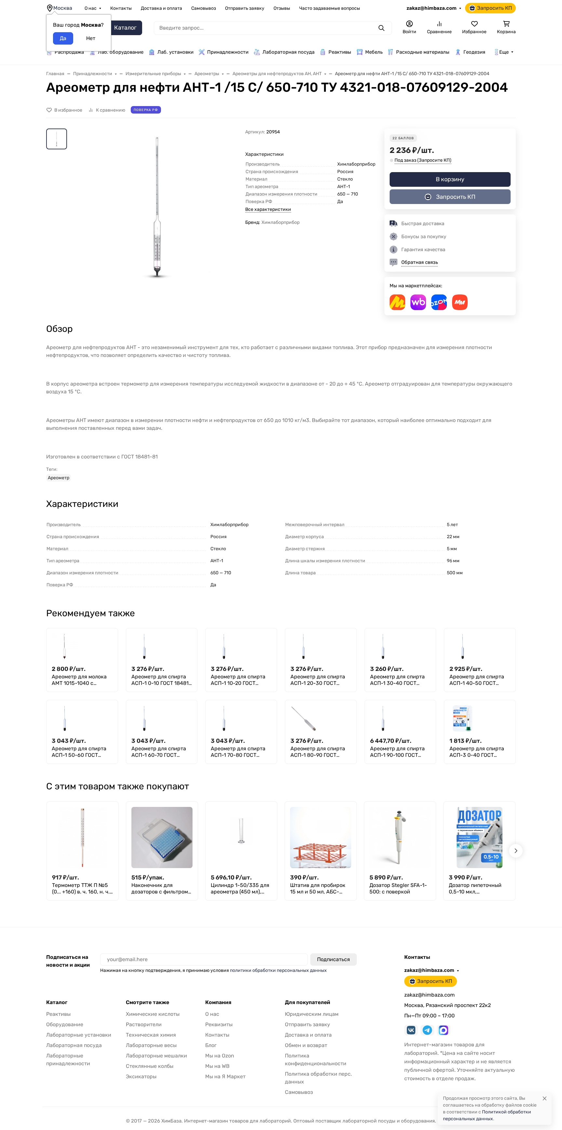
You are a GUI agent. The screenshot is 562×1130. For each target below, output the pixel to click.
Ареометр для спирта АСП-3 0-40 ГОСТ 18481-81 (476, 751)
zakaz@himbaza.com (432, 8)
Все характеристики (268, 209)
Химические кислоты (153, 1014)
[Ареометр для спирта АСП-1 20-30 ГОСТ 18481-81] (303, 646)
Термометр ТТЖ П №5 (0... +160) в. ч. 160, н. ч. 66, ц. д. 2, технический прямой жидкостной (82, 888)
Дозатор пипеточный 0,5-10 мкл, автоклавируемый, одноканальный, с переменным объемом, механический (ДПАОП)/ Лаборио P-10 (478, 888)
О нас (91, 8)
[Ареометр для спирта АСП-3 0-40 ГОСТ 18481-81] (462, 718)
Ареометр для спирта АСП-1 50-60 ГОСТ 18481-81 (79, 751)
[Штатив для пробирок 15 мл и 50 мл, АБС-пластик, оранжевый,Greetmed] (320, 837)
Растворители (144, 1024)
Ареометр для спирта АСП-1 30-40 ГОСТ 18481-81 (397, 680)
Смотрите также (147, 1002)
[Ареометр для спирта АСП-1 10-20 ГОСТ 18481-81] (224, 646)
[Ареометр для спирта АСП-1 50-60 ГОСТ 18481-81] (65, 718)
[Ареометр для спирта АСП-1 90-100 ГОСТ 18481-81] (383, 718)
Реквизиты (219, 1024)
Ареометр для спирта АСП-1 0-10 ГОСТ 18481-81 (161, 680)
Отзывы (282, 8)
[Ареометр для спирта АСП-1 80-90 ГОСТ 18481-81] (303, 718)
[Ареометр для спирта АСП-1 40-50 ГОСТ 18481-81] (462, 646)
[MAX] (443, 1030)
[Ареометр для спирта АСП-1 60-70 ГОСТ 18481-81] (144, 718)
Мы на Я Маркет (225, 1076)
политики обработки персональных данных (278, 970)
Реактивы (339, 52)
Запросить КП (494, 8)
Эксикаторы (141, 1076)
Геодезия (474, 52)
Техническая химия (151, 1035)
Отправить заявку (244, 8)
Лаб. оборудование (120, 52)
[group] (157, 224)
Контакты (121, 8)
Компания (218, 1002)
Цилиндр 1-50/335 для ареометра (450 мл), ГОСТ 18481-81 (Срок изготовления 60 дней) (240, 888)
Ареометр (58, 478)
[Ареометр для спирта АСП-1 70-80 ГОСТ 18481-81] (224, 718)
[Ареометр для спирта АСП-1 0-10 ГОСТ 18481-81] (144, 646)
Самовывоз (203, 8)
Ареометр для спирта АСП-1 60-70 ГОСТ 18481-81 (158, 751)
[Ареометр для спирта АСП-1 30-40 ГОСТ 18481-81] (383, 646)
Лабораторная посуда (288, 52)
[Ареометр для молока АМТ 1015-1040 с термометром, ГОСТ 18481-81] (65, 646)
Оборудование (64, 1024)
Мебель (373, 52)
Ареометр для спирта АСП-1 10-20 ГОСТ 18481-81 (238, 680)
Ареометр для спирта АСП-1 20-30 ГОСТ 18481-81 (317, 680)
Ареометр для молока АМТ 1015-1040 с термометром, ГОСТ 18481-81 (79, 680)
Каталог (56, 1002)
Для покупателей (307, 1002)
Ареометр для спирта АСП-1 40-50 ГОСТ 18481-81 (476, 680)
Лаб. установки (175, 52)
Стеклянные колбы (149, 1066)
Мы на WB (217, 1066)
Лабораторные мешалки (156, 1056)
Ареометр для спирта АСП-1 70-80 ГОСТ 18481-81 (238, 751)
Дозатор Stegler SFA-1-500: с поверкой (398, 888)
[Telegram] (427, 1030)
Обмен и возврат (306, 1045)
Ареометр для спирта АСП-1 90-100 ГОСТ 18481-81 (397, 751)
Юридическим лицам (312, 1014)
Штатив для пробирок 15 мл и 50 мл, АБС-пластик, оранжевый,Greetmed (317, 888)
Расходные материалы (422, 52)
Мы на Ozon (219, 1056)
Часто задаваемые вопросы (329, 8)
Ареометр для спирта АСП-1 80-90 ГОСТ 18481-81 (317, 751)
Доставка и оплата (161, 8)
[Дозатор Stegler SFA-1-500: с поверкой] (400, 837)
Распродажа (69, 52)
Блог (211, 1045)
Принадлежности (227, 52)
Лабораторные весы (151, 1045)
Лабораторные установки (78, 1035)
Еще (504, 52)
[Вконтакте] (411, 1030)
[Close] (544, 1098)
